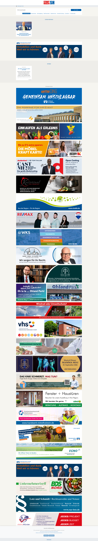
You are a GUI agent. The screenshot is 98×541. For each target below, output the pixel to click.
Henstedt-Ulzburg (60, 13)
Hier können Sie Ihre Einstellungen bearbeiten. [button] (49, 531)
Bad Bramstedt (47, 13)
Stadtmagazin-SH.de (20, 6)
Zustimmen (51, 535)
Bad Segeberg (40, 13)
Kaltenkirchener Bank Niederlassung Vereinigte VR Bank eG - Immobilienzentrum (24, 34)
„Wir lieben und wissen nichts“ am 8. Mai (24, 69)
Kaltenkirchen (53, 13)
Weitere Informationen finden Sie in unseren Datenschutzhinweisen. (49, 532)
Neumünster (33, 13)
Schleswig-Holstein (26, 13)
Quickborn (67, 13)
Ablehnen (46, 535)
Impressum (49, 539)
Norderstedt (72, 13)
